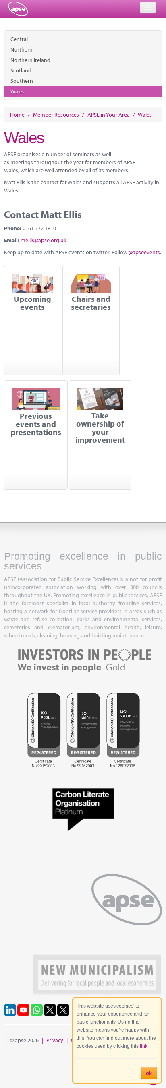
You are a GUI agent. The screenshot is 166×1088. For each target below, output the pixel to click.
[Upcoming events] (32, 283)
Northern (21, 49)
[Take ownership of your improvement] (100, 399)
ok (149, 1073)
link (143, 1046)
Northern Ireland (30, 60)
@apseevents (144, 252)
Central (19, 39)
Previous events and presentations (35, 424)
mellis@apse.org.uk (43, 240)
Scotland (20, 70)
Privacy (54, 1040)
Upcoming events (32, 303)
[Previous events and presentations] (35, 399)
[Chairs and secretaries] (91, 283)
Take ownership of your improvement (100, 428)
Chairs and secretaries (91, 303)
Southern (21, 80)
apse (18, 9)
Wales (17, 91)
